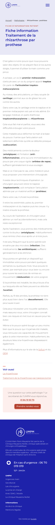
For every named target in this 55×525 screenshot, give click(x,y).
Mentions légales (13, 510)
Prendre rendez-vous (27, 406)
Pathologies (19, 20)
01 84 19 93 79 (27, 400)
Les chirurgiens (12, 486)
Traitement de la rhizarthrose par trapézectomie (27, 378)
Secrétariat (10, 483)
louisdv (34, 519)
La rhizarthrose (10, 373)
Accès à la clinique (14, 506)
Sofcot (41, 349)
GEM (5, 353)
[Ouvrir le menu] (48, 5)
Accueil (9, 20)
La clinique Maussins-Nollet (18, 497)
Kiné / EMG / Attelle (14, 493)
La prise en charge (14, 490)
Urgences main (12, 479)
